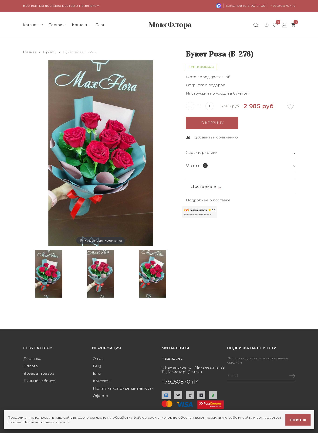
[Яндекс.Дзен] (201, 395)
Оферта (100, 396)
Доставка (57, 25)
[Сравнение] (263, 25)
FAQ (97, 366)
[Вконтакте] (178, 395)
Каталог (30, 25)
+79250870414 (282, 5)
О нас (98, 358)
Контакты (81, 25)
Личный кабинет (39, 381)
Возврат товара (39, 373)
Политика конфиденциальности (123, 388)
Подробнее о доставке (208, 200)
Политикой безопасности (46, 422)
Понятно (298, 419)
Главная (30, 52)
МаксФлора (170, 25)
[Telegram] (190, 395)
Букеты (49, 52)
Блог (100, 25)
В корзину (212, 123)
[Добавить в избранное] (290, 106)
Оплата (31, 366)
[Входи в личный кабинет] (282, 25)
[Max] (166, 395)
